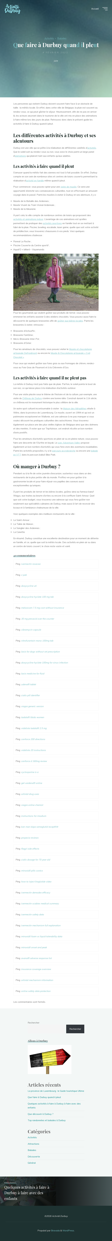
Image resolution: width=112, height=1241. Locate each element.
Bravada (55, 1230)
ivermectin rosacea (30, 564)
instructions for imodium (33, 816)
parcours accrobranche (63, 450)
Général (32, 1162)
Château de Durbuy (32, 398)
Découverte (34, 1156)
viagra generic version (32, 706)
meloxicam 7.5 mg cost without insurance (42, 607)
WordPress (68, 1230)
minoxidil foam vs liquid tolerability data (41, 936)
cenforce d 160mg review (34, 761)
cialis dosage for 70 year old (35, 859)
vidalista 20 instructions (33, 750)
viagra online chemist (32, 805)
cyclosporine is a (29, 772)
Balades (61, 38)
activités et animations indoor (28, 219)
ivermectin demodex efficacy (35, 892)
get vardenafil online (31, 783)
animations (20, 156)
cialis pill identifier (30, 695)
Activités (49, 38)
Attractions (33, 1143)
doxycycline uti (28, 585)
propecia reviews (29, 837)
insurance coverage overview (36, 969)
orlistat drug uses (30, 794)
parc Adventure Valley (69, 442)
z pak (24, 575)
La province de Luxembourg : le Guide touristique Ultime (56, 1091)
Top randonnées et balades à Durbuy (47, 1120)
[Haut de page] (100, 1229)
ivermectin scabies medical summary (40, 903)
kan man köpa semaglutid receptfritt (39, 826)
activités (91, 147)
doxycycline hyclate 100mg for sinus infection (44, 662)
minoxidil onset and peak (34, 947)
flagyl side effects (30, 848)
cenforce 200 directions (33, 739)
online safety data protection (35, 991)
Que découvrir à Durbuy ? (40, 1114)
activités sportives (52, 223)
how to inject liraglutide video (36, 881)
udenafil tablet (28, 684)
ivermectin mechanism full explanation (41, 925)
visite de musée (69, 187)
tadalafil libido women (32, 717)
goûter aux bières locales (70, 320)
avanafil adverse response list (36, 958)
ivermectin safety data (32, 914)
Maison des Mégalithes (74, 408)
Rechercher (33, 1022)
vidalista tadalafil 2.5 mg (34, 728)
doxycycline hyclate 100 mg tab (37, 596)
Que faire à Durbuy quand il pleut (44, 1097)
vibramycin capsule (31, 629)
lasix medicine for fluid (32, 673)
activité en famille (35, 180)
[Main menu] (105, 8)
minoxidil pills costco (32, 870)
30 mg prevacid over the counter (37, 618)
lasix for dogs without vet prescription (40, 651)
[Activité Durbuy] (12, 8)
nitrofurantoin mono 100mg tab (37, 640)
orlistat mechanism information (37, 980)
